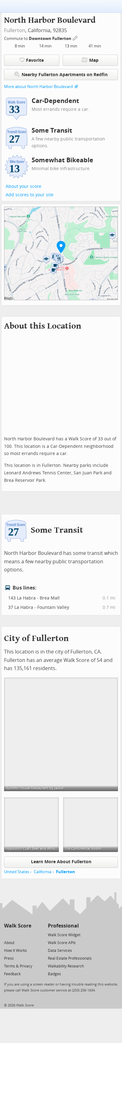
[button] (61, 246)
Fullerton (14, 30)
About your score (23, 186)
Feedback (12, 974)
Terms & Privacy (18, 966)
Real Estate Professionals (70, 958)
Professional (63, 926)
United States (16, 871)
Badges (54, 974)
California (42, 871)
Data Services (60, 950)
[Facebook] (17, 934)
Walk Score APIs (62, 943)
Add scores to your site (29, 195)
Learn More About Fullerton (61, 861)
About (9, 943)
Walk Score (17, 926)
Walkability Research (66, 966)
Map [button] (94, 60)
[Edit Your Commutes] (75, 38)
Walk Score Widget (64, 935)
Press (9, 958)
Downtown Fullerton (50, 38)
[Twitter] (7, 934)
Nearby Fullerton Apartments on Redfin (65, 74)
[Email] (27, 934)
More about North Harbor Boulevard (38, 86)
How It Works (15, 950)
